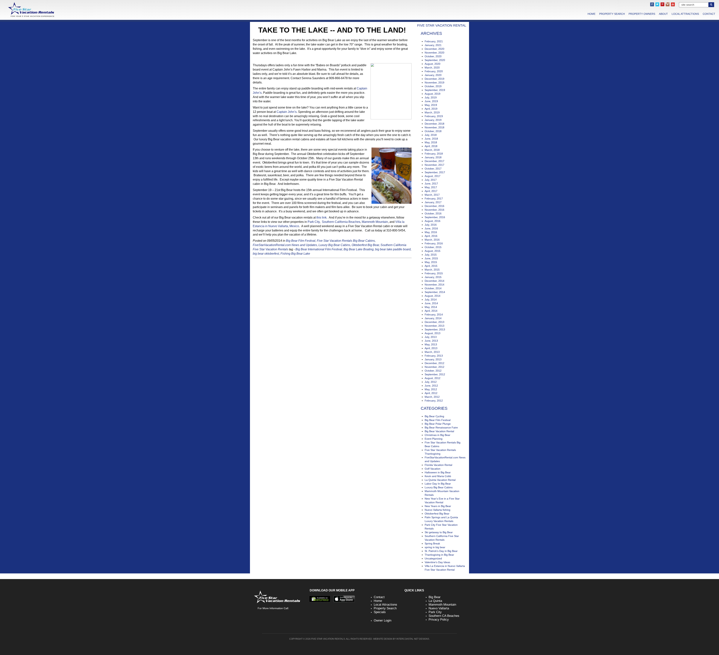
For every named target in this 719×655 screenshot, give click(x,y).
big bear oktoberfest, (266, 253)
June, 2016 (431, 228)
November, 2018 (434, 127)
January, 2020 (433, 75)
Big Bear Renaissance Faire (441, 427)
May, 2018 (431, 142)
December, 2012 (434, 363)
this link (321, 217)
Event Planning (433, 438)
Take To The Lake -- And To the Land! (332, 30)
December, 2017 (434, 161)
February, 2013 (434, 355)
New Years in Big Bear (438, 506)
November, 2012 (434, 366)
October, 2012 (433, 370)
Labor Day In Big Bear (438, 483)
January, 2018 (433, 157)
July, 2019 (431, 97)
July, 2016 (431, 224)
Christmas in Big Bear (437, 434)
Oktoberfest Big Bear (437, 513)
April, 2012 (431, 393)
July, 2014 (431, 299)
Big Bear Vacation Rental (439, 431)
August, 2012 (432, 378)
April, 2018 (431, 146)
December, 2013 (434, 321)
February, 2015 (434, 273)
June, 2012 (431, 385)
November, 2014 (434, 284)
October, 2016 (433, 213)
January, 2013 (433, 359)
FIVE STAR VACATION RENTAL (441, 25)
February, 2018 (434, 153)
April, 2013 (431, 348)
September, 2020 (435, 60)
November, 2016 (434, 209)
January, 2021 (433, 45)
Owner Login (382, 620)
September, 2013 (435, 329)
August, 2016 (432, 220)
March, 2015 (432, 269)
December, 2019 (434, 78)
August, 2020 (432, 63)
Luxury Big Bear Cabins (439, 487)
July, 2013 (431, 336)
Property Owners (642, 13)
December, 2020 (434, 48)
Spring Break (432, 543)
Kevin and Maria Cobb (438, 476)
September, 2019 (435, 89)
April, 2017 (431, 191)
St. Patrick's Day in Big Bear (441, 550)
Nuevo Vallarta (439, 608)
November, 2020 (434, 52)
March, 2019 (432, 112)
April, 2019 (431, 108)
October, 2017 (433, 168)
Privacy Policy (439, 619)
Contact (709, 13)
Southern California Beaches (340, 221)
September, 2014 (435, 292)
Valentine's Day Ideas (437, 562)
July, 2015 (431, 254)
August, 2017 (432, 176)
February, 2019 (434, 116)
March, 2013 (432, 351)
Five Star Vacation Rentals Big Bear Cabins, (346, 240)
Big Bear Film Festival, (301, 240)
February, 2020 (434, 71)
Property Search (612, 13)
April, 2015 (431, 265)
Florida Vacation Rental (438, 464)
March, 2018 (432, 149)
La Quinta (435, 601)
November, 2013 (434, 325)
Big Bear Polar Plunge (438, 423)
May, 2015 (431, 262)
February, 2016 (434, 243)
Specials (380, 612)
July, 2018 (431, 134)
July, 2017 (431, 179)
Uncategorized (433, 558)
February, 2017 (434, 198)
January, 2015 (433, 277)
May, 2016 (431, 232)
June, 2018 (431, 138)
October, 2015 (433, 247)
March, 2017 (432, 194)
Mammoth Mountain (375, 221)
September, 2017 (435, 172)
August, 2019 (432, 93)
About (663, 13)
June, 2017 (431, 183)
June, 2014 (431, 303)
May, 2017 (431, 187)
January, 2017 (433, 202)
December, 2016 (434, 205)
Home (591, 13)
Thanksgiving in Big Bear (439, 554)
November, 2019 (434, 82)
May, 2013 (431, 344)
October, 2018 (433, 131)
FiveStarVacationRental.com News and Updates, (285, 245)
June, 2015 (431, 258)
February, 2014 (434, 314)
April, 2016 (431, 235)
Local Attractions (685, 13)
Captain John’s (287, 111)
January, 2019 (433, 119)
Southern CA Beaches (444, 616)
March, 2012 (432, 396)
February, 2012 (434, 400)
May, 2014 (431, 307)
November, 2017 (434, 164)
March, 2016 (432, 239)
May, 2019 (431, 104)
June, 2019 (431, 101)
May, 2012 (431, 389)
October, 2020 (433, 56)
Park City (314, 221)
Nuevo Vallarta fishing (437, 509)
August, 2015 (432, 250)
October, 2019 (433, 86)
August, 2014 (432, 295)
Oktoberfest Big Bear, (366, 245)
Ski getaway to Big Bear (439, 532)
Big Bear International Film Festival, (319, 249)
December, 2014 (434, 280)
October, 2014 (433, 288)
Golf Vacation (432, 468)
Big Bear (435, 597)
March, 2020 (432, 67)
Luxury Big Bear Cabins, (334, 245)
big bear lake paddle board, (393, 249)
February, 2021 (434, 41)
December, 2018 (434, 123)
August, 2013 (432, 333)
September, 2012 (435, 374)
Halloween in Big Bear (438, 472)
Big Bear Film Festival (437, 420)
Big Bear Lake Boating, (359, 249)
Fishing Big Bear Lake (295, 253)
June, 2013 (431, 340)
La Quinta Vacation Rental (440, 479)
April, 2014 (431, 310)
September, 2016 (435, 217)
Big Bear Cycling (434, 416)
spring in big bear (435, 547)
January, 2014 (433, 318)
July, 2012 (431, 381)
